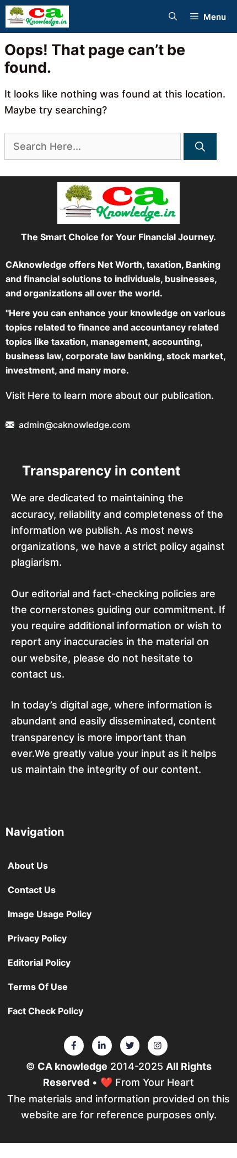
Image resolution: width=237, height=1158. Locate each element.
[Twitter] (74, 1046)
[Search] (200, 146)
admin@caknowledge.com (74, 424)
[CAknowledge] (37, 16)
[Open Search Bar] (173, 16)
